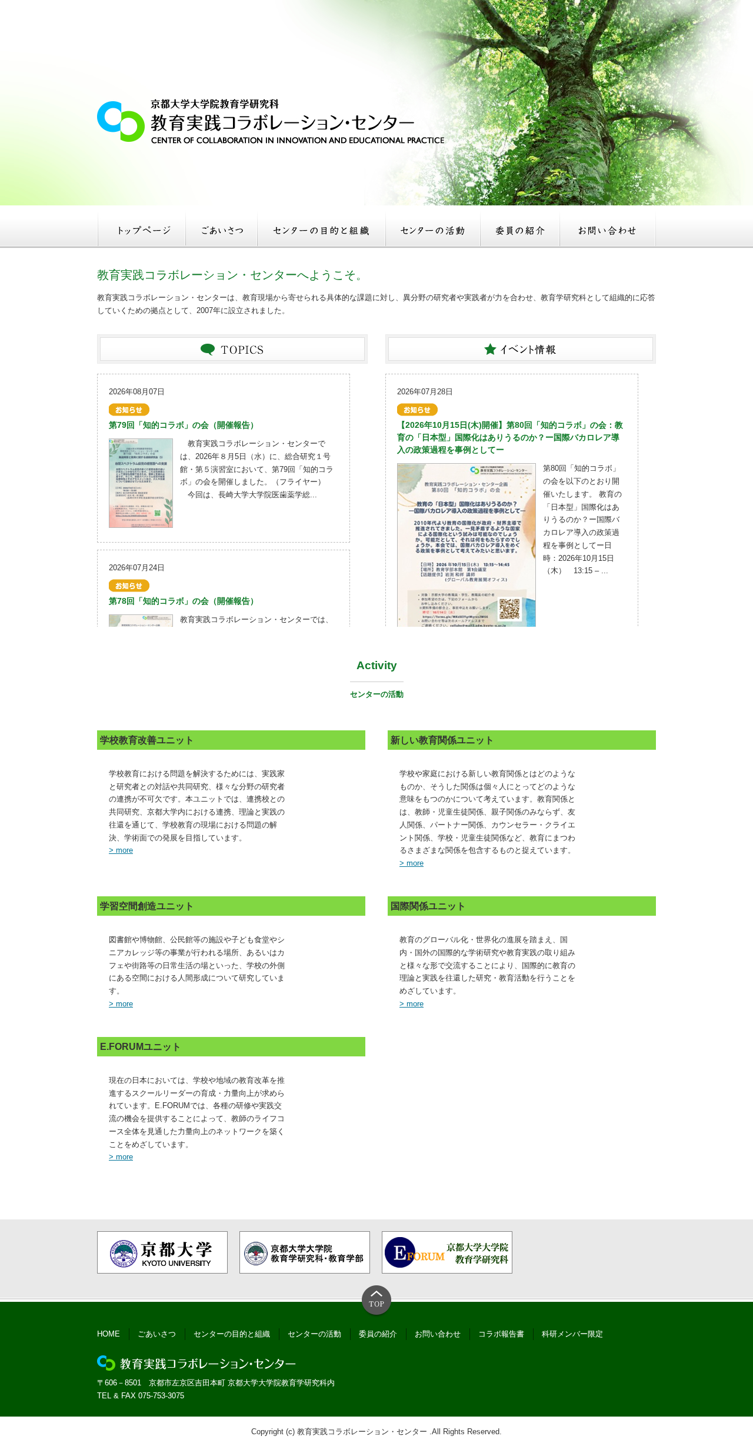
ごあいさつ (157, 1333)
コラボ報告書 (501, 1333)
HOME (108, 1333)
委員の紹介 (378, 1333)
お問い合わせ (438, 1333)
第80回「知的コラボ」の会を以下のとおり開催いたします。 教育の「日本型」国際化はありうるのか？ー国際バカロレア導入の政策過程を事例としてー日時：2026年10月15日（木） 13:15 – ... (582, 519)
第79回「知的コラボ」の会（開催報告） (183, 425)
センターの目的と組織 (232, 1333)
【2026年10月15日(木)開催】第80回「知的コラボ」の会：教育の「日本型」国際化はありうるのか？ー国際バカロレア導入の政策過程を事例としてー (510, 437)
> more (121, 850)
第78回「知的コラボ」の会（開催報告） (183, 601)
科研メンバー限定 (572, 1333)
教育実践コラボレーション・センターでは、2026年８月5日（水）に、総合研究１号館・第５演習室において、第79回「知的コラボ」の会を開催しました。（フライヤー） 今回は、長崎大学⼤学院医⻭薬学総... (257, 469)
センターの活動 (314, 1333)
